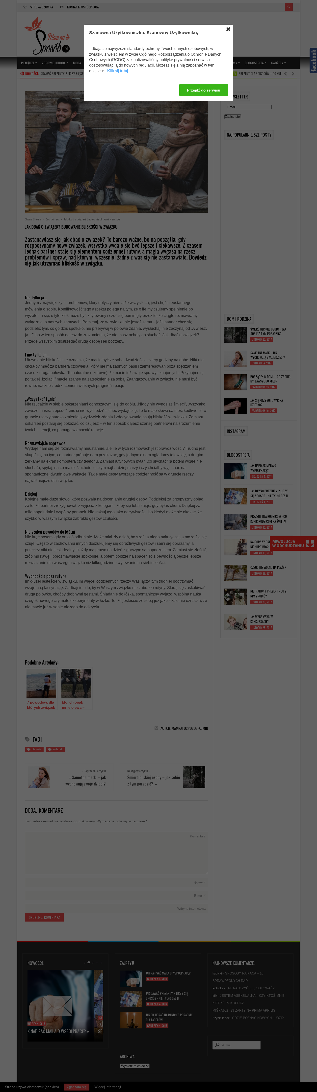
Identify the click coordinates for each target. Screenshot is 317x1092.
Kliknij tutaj (117, 71)
